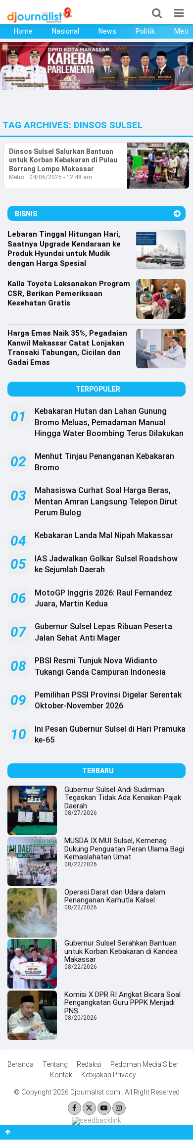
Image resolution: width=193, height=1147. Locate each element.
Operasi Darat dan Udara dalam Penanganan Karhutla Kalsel (114, 896)
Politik (145, 31)
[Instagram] (119, 1108)
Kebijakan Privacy (108, 1075)
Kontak (61, 1075)
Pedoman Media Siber (144, 1064)
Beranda (20, 1064)
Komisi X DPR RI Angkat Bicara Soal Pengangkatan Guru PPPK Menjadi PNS (122, 1002)
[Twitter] (89, 1108)
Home (23, 31)
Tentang (55, 1064)
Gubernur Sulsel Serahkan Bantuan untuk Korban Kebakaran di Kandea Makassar (121, 951)
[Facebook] (74, 1108)
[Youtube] (104, 1108)
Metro (16, 177)
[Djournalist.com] (39, 20)
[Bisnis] (177, 213)
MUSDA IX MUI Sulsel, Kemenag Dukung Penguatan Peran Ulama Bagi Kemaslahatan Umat (124, 848)
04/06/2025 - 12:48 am (60, 177)
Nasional (65, 31)
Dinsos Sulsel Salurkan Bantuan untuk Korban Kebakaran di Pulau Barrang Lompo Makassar (63, 160)
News (107, 31)
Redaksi (89, 1064)
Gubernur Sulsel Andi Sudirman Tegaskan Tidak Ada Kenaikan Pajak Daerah (122, 797)
